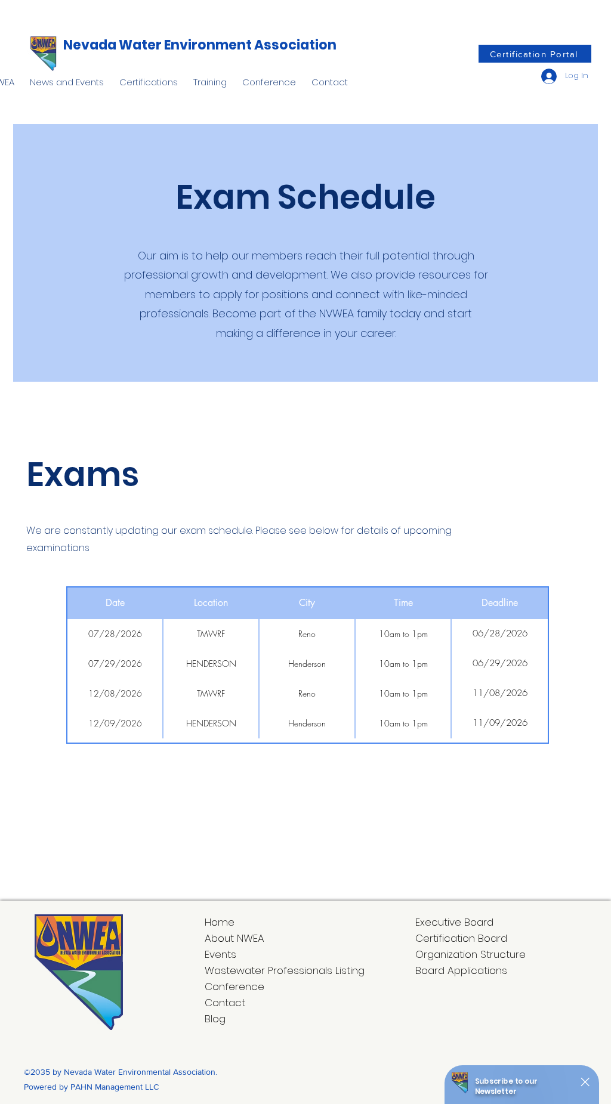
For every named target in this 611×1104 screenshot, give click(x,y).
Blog (215, 1019)
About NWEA (234, 938)
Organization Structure (470, 954)
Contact (225, 1002)
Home (219, 922)
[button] (67, 77)
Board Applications (461, 970)
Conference (234, 986)
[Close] (584, 1081)
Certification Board (461, 938)
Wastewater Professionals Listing (285, 970)
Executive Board (454, 922)
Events (220, 954)
